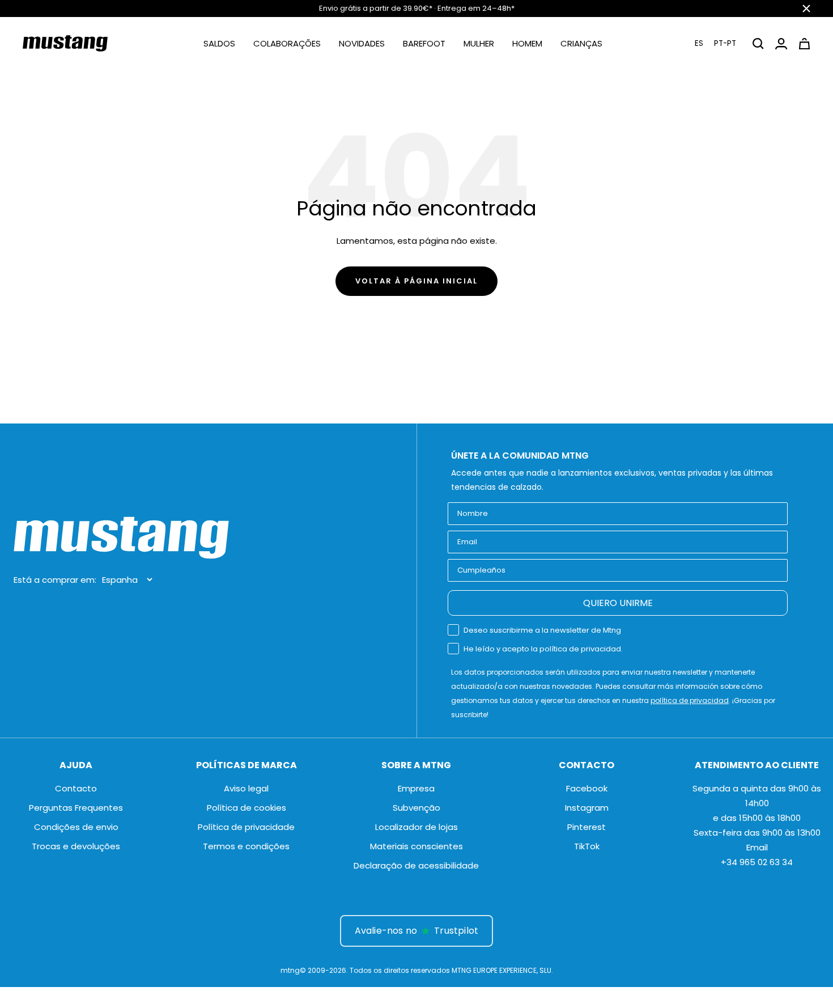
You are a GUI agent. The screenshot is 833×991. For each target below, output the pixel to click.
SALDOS (219, 43)
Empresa (416, 788)
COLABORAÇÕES (287, 43)
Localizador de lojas (416, 827)
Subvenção (416, 808)
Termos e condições (246, 846)
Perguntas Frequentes (76, 808)
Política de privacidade (246, 827)
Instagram (587, 808)
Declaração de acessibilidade (416, 865)
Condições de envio (76, 827)
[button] (715, 43)
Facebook (586, 788)
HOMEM (527, 43)
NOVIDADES (362, 43)
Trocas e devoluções (76, 846)
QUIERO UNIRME (618, 602)
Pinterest (586, 827)
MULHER (479, 43)
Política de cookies (246, 808)
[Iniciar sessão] (781, 43)
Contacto (76, 788)
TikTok (587, 846)
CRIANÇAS (581, 43)
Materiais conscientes (416, 846)
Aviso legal (246, 788)
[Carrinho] (804, 43)
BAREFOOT (424, 43)
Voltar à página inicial (416, 281)
